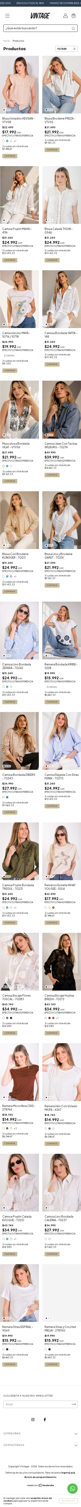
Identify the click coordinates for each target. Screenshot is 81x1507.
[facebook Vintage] (45, 1419)
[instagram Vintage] (33, 1419)
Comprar (9, 156)
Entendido (68, 1501)
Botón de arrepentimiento (40, 1477)
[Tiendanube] (41, 1486)
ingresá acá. (68, 1472)
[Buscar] (73, 28)
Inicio (6, 40)
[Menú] (7, 16)
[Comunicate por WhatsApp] (73, 1489)
